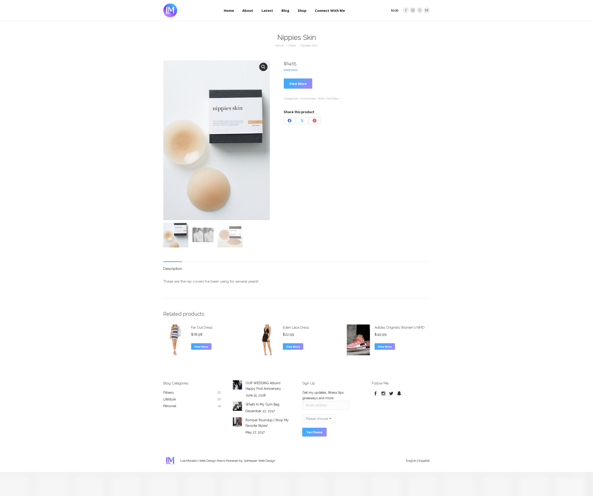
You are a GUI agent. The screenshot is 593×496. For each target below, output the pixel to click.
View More (298, 83)
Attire (321, 98)
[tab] (172, 266)
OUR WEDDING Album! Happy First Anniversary (263, 385)
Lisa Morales (188, 460)
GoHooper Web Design (259, 460)
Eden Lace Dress (296, 327)
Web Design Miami (212, 460)
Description (172, 269)
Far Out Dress (201, 327)
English (411, 460)
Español (424, 460)
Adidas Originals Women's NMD (400, 327)
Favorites (332, 98)
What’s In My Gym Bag (262, 404)
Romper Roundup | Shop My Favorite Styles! (267, 422)
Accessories (308, 98)
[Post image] (237, 385)
